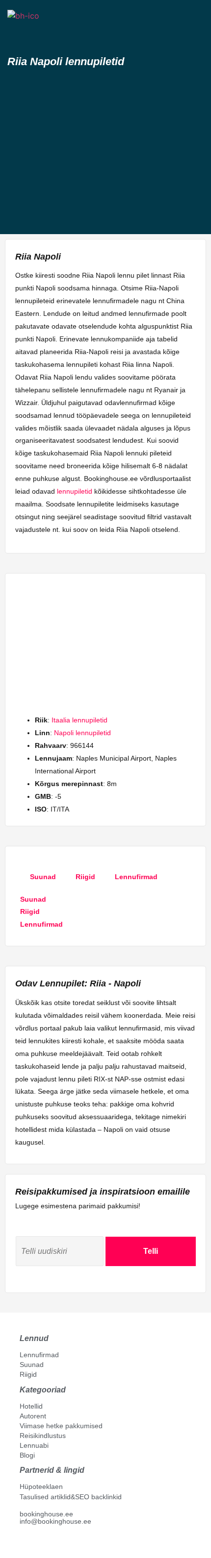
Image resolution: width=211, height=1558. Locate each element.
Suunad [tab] (43, 877)
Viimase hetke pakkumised (61, 1426)
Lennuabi (34, 1445)
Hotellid (31, 1406)
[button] (16, 33)
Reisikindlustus (43, 1435)
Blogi (27, 1455)
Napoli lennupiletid (82, 733)
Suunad (32, 1364)
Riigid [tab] (85, 877)
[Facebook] (23, 1544)
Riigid (28, 1374)
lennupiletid (74, 491)
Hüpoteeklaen (41, 1486)
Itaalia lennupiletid (79, 720)
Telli (150, 1251)
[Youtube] (34, 1544)
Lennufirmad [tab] (136, 877)
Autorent (33, 1416)
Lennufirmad (39, 1355)
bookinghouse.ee (46, 1514)
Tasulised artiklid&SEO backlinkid (71, 1497)
